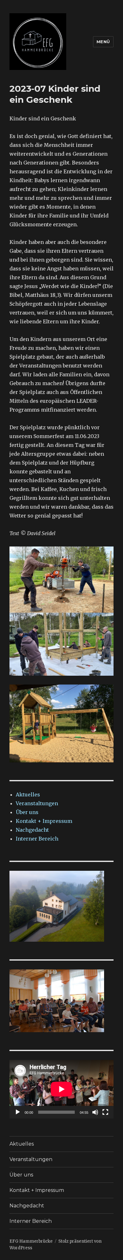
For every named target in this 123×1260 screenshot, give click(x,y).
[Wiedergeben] (18, 1112)
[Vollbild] (105, 1112)
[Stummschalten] (95, 1112)
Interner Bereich (37, 838)
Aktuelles (28, 794)
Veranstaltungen (37, 803)
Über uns (27, 812)
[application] (61, 1089)
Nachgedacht (32, 830)
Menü (103, 41)
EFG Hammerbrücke (31, 1241)
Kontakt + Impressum (44, 821)
